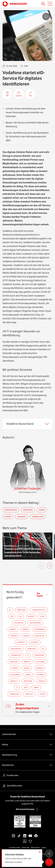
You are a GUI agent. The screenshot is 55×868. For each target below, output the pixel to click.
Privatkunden (13, 775)
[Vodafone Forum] (30, 841)
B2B (12, 616)
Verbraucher (37, 517)
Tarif (25, 687)
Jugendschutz (16, 655)
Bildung (31, 616)
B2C (20, 616)
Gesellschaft (40, 636)
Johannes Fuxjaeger (27, 488)
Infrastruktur (16, 649)
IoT (43, 649)
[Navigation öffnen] (50, 4)
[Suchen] (43, 4)
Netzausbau (41, 662)
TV (17, 687)
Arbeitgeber (21, 610)
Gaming (26, 636)
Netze (5, 744)
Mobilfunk (13, 662)
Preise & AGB (25, 847)
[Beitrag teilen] (49, 853)
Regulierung (14, 675)
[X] (41, 836)
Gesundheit (21, 642)
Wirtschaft (29, 694)
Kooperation (39, 655)
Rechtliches (8, 765)
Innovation (27, 510)
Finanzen (14, 636)
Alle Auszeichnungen (25, 809)
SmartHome (28, 681)
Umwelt (36, 687)
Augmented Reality (39, 610)
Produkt (27, 668)
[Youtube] (30, 836)
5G (10, 610)
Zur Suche (40, 594)
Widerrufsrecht (35, 847)
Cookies (43, 847)
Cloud (42, 616)
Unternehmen (9, 734)
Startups (41, 681)
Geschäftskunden (14, 785)
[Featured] (25, 841)
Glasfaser (34, 642)
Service (8, 517)
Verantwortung (9, 754)
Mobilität (27, 662)
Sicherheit (21, 517)
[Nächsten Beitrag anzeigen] (49, 565)
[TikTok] (19, 836)
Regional (39, 668)
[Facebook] (36, 836)
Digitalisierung (11, 510)
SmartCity (14, 681)
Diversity (13, 629)
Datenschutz (19, 623)
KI (28, 655)
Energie (25, 629)
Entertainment (39, 629)
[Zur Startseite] (15, 3)
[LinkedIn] (25, 836)
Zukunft (42, 694)
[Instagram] (13, 836)
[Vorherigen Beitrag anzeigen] (41, 565)
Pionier (42, 510)
